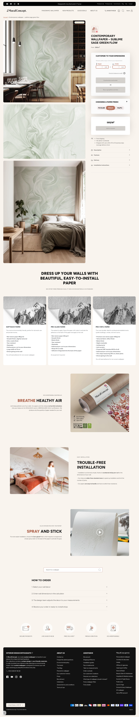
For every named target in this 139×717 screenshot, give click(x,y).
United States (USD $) (14, 705)
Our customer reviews (63, 673)
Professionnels (100, 4)
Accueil (5, 17)
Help (126, 4)
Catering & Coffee (121, 668)
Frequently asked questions (65, 660)
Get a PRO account (122, 693)
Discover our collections (90, 676)
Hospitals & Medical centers (124, 676)
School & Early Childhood (123, 687)
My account (86, 657)
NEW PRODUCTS (68, 11)
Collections (60, 682)
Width (117, 64)
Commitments (117, 4)
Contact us (60, 657)
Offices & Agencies (122, 665)
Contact (130, 4)
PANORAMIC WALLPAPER (50, 11)
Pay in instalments (88, 665)
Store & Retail (120, 671)
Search (131, 709)
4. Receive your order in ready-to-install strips (50, 607)
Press (58, 676)
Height (100, 64)
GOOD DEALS (82, 11)
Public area (119, 682)
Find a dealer (87, 685)
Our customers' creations (90, 673)
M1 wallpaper (120, 690)
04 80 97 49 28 (111, 11)
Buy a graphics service (110, 90)
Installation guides (88, 662)
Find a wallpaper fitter (89, 682)
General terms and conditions (65, 685)
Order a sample (87, 671)
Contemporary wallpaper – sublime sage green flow (24, 17)
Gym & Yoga (120, 684)
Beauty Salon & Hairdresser (124, 673)
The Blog (59, 668)
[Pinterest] (18, 4)
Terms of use (61, 687)
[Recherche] (99, 570)
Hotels (118, 662)
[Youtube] (11, 4)
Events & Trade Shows (123, 679)
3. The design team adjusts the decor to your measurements (56, 600)
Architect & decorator (122, 659)
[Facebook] (7, 4)
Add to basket (110, 128)
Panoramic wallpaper (63, 671)
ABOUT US (93, 11)
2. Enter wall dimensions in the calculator (48, 594)
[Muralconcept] (16, 11)
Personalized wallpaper (123, 657)
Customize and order (110, 80)
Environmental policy (63, 662)
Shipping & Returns (89, 660)
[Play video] (100, 532)
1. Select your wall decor (41, 587)
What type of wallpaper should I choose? (95, 679)
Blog (123, 4)
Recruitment (60, 679)
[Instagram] (14, 4)
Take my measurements (90, 668)
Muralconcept (13, 709)
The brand (60, 665)
